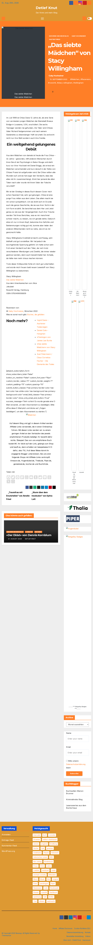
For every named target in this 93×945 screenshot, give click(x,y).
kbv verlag (37, 861)
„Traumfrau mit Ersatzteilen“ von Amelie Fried (18, 495)
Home (55, 928)
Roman (36, 892)
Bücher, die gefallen (35, 314)
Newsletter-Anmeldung (74, 936)
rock (46, 888)
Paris (35, 883)
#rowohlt (52, 83)
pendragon (44, 883)
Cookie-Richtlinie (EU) (82, 928)
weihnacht (51, 901)
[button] (80, 18)
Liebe (49, 866)
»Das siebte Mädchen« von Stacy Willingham (46, 347)
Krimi (42, 866)
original (55, 879)
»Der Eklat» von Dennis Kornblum (28, 535)
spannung (37, 897)
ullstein (41, 901)
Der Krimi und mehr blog (59, 36)
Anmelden (6, 834)
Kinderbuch (48, 861)
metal (53, 870)
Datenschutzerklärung (75, 764)
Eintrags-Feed (8, 840)
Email (68, 747)
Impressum (87, 940)
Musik (42, 879)
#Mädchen (74, 79)
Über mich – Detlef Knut (72, 940)
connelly (52, 835)
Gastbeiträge (54, 39)
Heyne (46, 853)
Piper (53, 883)
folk (42, 848)
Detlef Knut (46, 8)
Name (68, 733)
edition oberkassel (50, 839)
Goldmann (37, 853)
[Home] (3, 18)
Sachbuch (53, 892)
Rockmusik (54, 888)
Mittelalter (52, 875)
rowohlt (44, 892)
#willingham (78, 83)
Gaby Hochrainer (79, 36)
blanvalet (36, 835)
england (44, 844)
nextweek (38, 532)
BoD (44, 835)
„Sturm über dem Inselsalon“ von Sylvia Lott (42, 495)
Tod (35, 901)
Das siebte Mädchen (15, 280)
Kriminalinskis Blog (74, 799)
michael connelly (39, 875)
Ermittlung (53, 844)
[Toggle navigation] (42, 18)
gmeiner (50, 848)
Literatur (29, 532)
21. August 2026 (15, 539)
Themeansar (6, 935)
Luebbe (36, 870)
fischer (36, 848)
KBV (51, 857)
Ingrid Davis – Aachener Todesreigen (42, 323)
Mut (48, 879)
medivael (45, 870)
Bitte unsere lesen (75, 764)
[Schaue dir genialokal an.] (73, 496)
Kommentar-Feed (9, 845)
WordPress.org (8, 851)
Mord (35, 879)
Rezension (37, 888)
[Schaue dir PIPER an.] (73, 518)
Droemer (36, 839)
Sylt (45, 897)
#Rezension (86, 79)
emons (35, 844)
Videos (88, 936)
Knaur (35, 866)
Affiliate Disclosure (65, 928)
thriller (51, 897)
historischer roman (40, 857)
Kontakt (88, 932)
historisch (54, 853)
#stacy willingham (64, 83)
